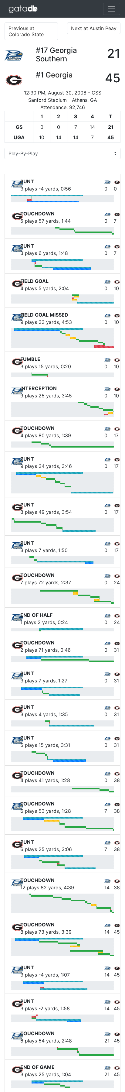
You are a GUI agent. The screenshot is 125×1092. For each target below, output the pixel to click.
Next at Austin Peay (94, 28)
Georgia (59, 74)
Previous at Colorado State (26, 31)
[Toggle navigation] (111, 9)
